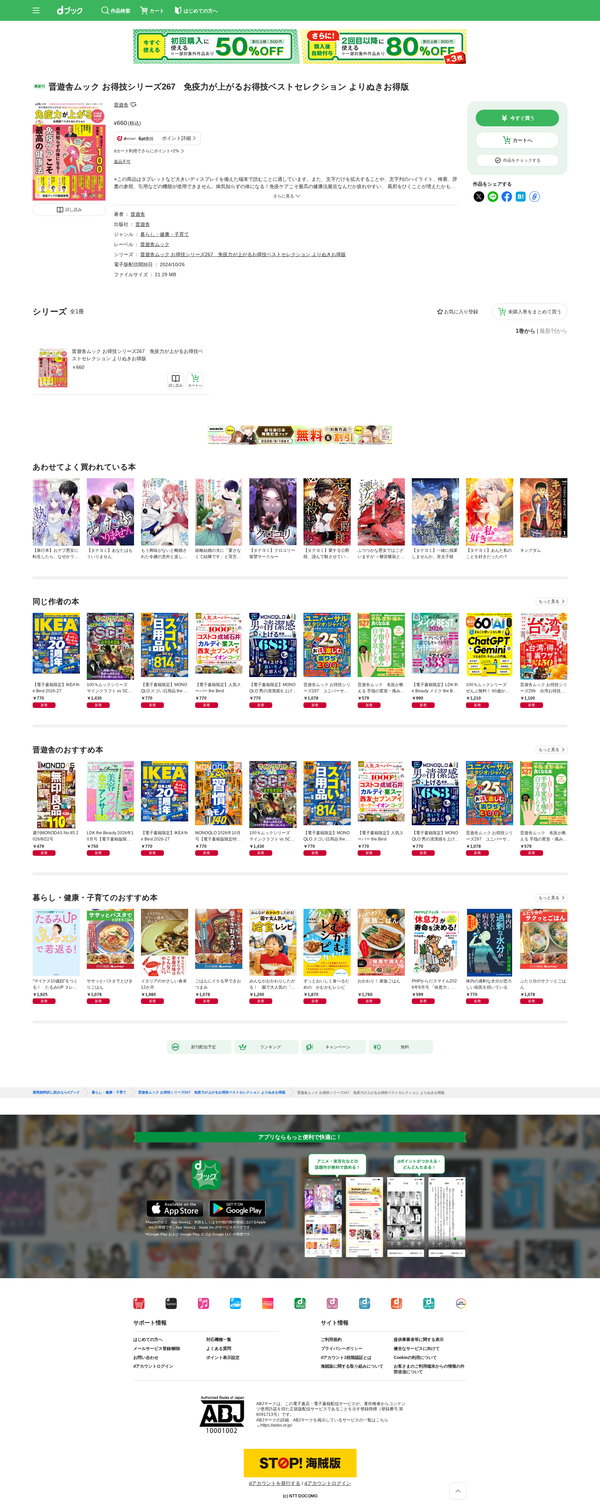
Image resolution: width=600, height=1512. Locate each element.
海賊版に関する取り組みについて (352, 1366)
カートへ (522, 140)
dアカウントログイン (153, 1366)
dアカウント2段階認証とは (346, 1357)
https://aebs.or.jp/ (276, 1425)
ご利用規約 (331, 1339)
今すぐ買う (522, 118)
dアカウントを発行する (274, 1483)
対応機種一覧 (218, 1339)
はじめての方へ (147, 1339)
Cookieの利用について (415, 1357)
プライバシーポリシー (341, 1348)
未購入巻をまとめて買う (534, 311)
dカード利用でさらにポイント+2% (146, 151)
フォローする (133, 104)
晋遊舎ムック (154, 244)
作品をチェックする (522, 160)
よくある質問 (218, 1348)
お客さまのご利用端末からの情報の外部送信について (429, 1369)
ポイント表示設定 (223, 1357)
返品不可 (122, 161)
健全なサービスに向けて (417, 1348)
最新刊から (553, 331)
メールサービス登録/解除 (156, 1348)
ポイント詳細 (176, 138)
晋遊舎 (121, 105)
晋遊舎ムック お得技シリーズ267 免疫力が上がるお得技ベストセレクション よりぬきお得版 (137, 354)
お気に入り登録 (461, 311)
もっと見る (549, 601)
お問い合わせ (145, 1357)
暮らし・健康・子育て (164, 234)
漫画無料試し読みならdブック (56, 1092)
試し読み (73, 209)
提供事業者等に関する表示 (419, 1339)
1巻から (525, 331)
